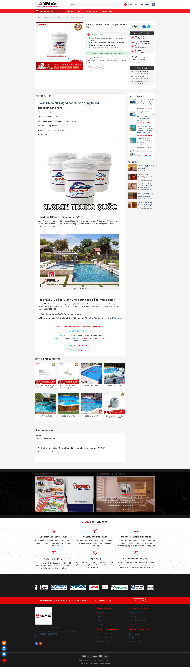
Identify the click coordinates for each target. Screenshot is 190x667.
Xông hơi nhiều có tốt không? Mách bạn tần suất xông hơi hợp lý (145, 204)
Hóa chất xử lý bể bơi (74, 17)
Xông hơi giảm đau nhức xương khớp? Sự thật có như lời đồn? (146, 166)
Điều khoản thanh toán (104, 641)
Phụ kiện (130, 638)
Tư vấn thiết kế (92, 11)
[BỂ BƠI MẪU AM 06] (45, 403)
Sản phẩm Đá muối (134, 641)
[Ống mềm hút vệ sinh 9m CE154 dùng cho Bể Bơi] (114, 403)
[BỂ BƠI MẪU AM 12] (68, 403)
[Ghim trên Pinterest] (99, 67)
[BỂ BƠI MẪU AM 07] (91, 403)
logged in (51, 452)
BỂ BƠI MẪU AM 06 (45, 416)
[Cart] (153, 4)
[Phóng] (39, 67)
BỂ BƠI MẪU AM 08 (114, 386)
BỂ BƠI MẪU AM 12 (68, 416)
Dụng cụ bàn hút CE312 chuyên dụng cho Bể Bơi (68, 387)
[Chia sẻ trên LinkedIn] (102, 67)
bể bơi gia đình (100, 60)
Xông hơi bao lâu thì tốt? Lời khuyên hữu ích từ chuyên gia (146, 176)
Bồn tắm (99, 624)
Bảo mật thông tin (105, 660)
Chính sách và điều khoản (87, 660)
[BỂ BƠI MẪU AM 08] (114, 373)
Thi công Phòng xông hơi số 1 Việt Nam (103, 318)
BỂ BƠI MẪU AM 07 (91, 416)
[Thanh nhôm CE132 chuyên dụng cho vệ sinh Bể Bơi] (45, 373)
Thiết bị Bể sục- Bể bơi (52, 17)
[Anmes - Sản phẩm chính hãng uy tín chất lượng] (51, 4)
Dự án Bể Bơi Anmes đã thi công (66, 314)
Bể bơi (93, 60)
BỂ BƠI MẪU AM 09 (91, 386)
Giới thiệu (71, 11)
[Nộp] (111, 4)
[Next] (90, 494)
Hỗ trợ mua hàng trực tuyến (140, 62)
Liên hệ (111, 11)
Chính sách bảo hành (135, 613)
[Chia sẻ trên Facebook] (88, 67)
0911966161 (145, 5)
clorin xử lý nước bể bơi (112, 60)
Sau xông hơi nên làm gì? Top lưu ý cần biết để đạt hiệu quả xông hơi (146, 185)
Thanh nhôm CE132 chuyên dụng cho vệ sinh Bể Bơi (45, 387)
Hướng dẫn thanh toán (139, 59)
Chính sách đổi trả (134, 616)
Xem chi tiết (120, 42)
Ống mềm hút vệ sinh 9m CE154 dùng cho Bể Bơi (114, 417)
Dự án (80, 11)
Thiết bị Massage (133, 634)
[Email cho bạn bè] (95, 67)
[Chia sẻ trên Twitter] (91, 67)
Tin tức (104, 11)
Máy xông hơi (101, 613)
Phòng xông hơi (102, 616)
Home (37, 17)
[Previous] (38, 494)
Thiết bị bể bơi (101, 620)
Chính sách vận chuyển (136, 620)
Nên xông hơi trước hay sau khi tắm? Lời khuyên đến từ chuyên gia (146, 194)
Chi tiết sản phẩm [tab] (44, 96)
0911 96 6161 (102, 53)
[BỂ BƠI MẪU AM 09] (91, 373)
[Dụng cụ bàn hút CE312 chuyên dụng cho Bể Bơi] (68, 373)
